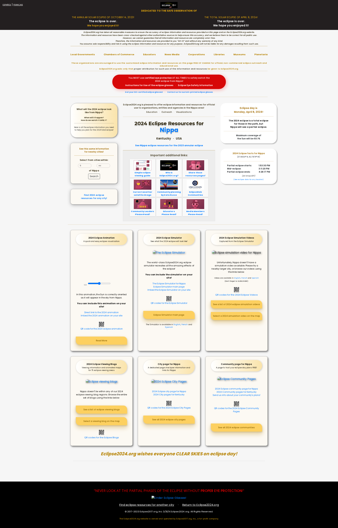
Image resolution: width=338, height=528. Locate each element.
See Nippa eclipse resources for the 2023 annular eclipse (169, 145)
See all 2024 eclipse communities (236, 427)
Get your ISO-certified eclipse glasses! (144, 92)
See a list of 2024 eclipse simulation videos (236, 304)
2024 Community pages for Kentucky (236, 391)
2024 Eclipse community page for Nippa (236, 388)
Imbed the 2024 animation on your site (101, 315)
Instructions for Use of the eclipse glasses (149, 85)
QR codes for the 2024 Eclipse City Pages (169, 407)
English (177, 324)
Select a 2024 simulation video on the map (236, 315)
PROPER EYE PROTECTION (221, 491)
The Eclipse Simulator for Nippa (169, 283)
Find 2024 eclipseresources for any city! (94, 197)
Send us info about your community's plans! (236, 395)
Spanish (169, 327)
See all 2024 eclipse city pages (169, 419)
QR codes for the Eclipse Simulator (169, 303)
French (184, 324)
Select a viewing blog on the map (101, 421)
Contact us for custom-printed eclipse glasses (190, 92)
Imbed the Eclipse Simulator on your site (169, 289)
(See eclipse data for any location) (248, 179)
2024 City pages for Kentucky (168, 394)
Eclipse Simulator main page (168, 286)
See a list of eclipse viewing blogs (101, 409)
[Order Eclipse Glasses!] (169, 498)
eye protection (163, 77)
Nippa (169, 130)
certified (150, 77)
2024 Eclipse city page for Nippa (169, 391)
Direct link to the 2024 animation (101, 312)
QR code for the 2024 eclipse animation (101, 328)
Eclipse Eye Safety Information (195, 85)
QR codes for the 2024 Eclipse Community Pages (236, 410)
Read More (101, 340)
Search (94, 176)
